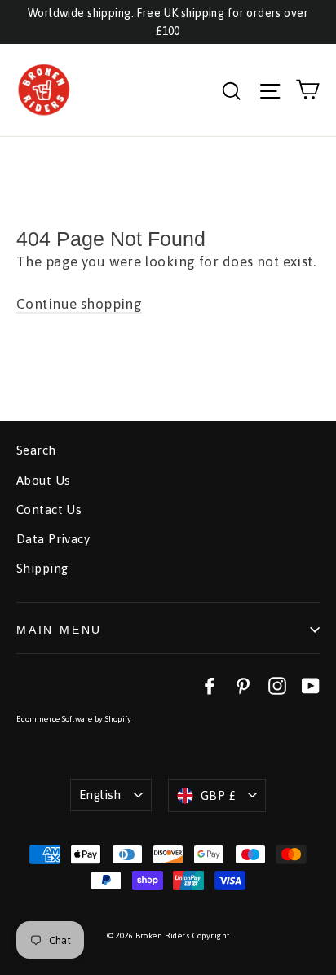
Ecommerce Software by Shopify (73, 718)
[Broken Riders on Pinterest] (243, 685)
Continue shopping (79, 304)
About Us (43, 480)
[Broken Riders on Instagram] (277, 685)
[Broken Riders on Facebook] (210, 685)
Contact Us (49, 509)
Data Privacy (53, 539)
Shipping (42, 568)
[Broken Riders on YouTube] (311, 685)
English (100, 795)
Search (36, 450)
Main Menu (59, 629)
